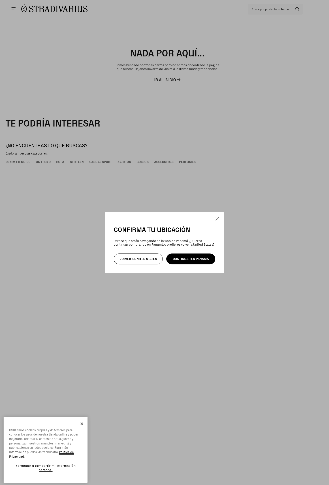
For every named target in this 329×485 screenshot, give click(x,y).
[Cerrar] (82, 424)
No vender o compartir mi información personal (45, 468)
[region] (46, 450)
